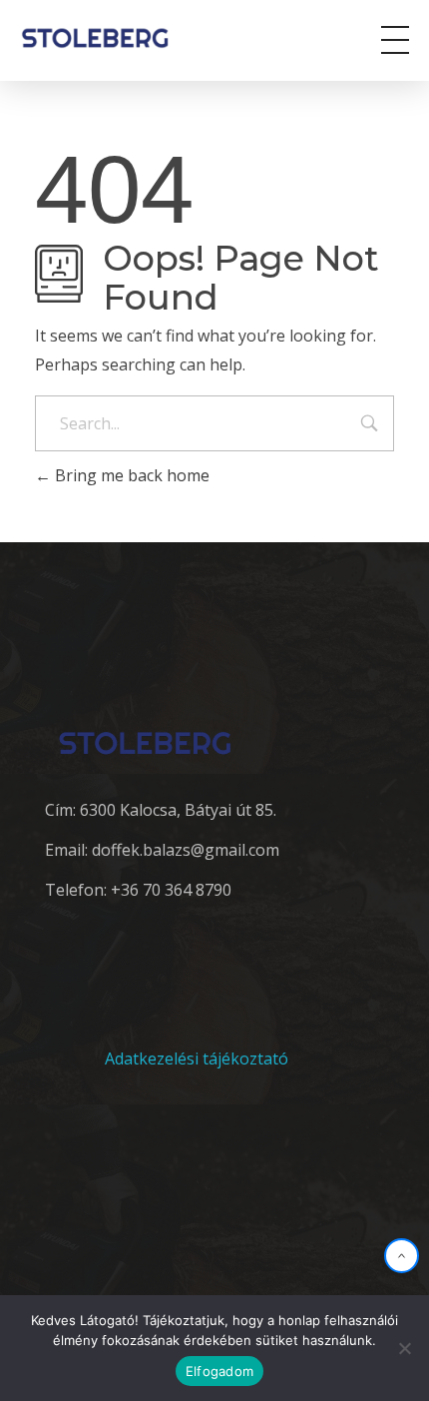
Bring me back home (130, 475)
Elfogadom (219, 1371)
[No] (404, 1348)
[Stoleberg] (109, 37)
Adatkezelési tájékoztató (196, 1058)
